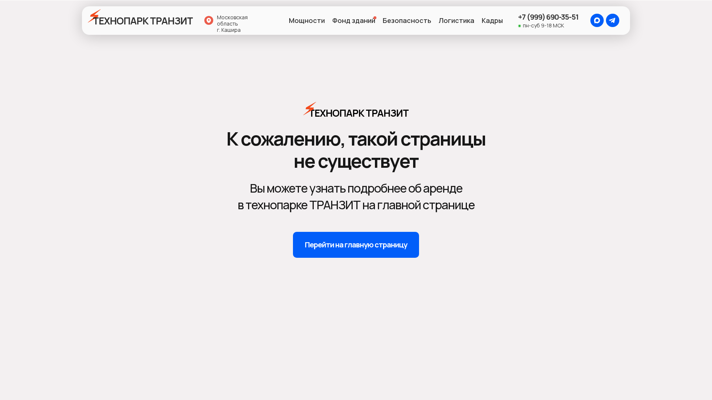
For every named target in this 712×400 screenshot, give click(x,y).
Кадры (492, 20)
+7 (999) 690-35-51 (548, 17)
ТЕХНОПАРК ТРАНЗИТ (143, 20)
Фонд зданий (353, 20)
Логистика (456, 20)
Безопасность (407, 20)
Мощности (307, 20)
